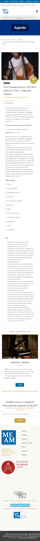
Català (6, 1)
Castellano (14, 1)
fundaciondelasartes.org (20, 505)
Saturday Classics (20, 362)
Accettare (13, 538)
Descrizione (9, 103)
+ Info (20, 385)
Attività (14, 39)
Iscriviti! (20, 420)
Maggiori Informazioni (28, 538)
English (21, 1)
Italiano (36, 1)
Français (29, 1)
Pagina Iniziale (5, 39)
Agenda (20, 39)
